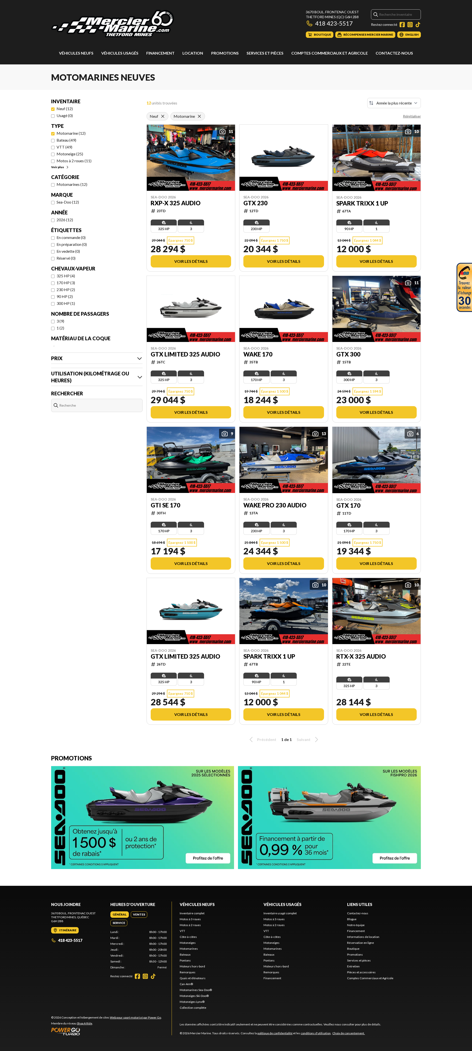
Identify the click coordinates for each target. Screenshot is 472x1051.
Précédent (266, 739)
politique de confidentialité (275, 1033)
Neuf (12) (65, 108)
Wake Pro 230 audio (275, 505)
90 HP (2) (65, 296)
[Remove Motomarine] (199, 116)
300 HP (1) (66, 303)
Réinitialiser (412, 116)
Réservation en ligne (360, 943)
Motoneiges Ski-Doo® (194, 996)
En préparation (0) (72, 244)
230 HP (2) (66, 289)
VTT (182, 931)
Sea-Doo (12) (68, 202)
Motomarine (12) (71, 133)
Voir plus (57, 167)
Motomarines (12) (72, 184)
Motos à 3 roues (190, 919)
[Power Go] (106, 1031)
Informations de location (363, 937)
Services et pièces (265, 53)
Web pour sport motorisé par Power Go (135, 1017)
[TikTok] (418, 25)
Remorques (187, 972)
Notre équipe (356, 925)
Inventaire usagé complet (280, 913)
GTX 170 (348, 505)
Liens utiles (359, 904)
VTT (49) (64, 147)
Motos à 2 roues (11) (74, 160)
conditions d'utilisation (316, 1033)
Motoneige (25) (70, 153)
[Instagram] (410, 25)
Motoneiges (188, 943)
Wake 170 (257, 354)
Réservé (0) (66, 258)
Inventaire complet (192, 913)
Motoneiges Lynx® (192, 1002)
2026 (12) (65, 219)
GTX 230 (255, 203)
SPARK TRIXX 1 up (362, 203)
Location (192, 53)
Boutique (353, 948)
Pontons (185, 960)
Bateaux (185, 954)
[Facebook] (402, 25)
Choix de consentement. (348, 1033)
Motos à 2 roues (190, 925)
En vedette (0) (68, 251)
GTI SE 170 (165, 505)
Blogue (351, 919)
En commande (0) (71, 237)
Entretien (353, 966)
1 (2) (60, 328)
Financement (160, 53)
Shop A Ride (84, 1023)
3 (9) (60, 321)
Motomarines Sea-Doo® (196, 990)
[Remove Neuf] (162, 116)
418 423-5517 (334, 23)
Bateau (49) (66, 140)
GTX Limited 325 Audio (185, 354)
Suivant (303, 739)
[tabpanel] (138, 949)
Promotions (225, 53)
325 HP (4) (66, 275)
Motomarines (189, 948)
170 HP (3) (66, 282)
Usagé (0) (65, 115)
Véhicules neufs (76, 53)
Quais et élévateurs (193, 978)
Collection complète (193, 1007)
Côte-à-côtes (188, 937)
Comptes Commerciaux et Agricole (329, 53)
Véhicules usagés (119, 53)
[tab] (119, 914)
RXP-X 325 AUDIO (176, 203)
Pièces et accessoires (361, 972)
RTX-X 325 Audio (361, 656)
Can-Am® (186, 984)
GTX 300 (348, 354)
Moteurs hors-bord (192, 966)
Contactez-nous (394, 53)
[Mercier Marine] (112, 23)
